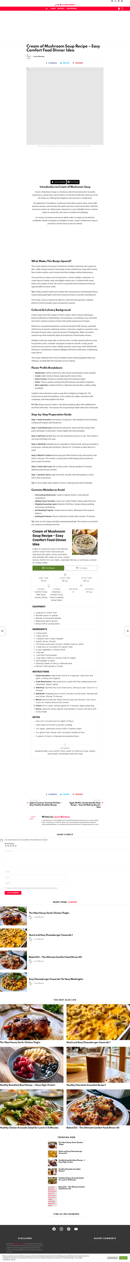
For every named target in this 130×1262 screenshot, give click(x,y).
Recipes (61, 8)
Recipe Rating (9, 843)
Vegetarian (72, 8)
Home (53, 8)
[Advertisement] (65, 26)
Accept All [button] (123, 1258)
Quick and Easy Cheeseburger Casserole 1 (51, 935)
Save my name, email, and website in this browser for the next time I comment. (32, 888)
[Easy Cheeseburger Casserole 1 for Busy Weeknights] (13, 982)
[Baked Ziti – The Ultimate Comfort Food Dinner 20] (13, 960)
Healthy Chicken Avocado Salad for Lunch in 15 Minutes (29, 1128)
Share (29, 70)
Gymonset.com (18, 1243)
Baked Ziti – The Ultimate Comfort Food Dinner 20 (55, 957)
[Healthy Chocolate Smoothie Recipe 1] (98, 1065)
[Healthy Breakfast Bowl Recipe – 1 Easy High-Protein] (31, 1065)
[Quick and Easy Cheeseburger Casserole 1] (13, 937)
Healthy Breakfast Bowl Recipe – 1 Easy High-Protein (27, 1085)
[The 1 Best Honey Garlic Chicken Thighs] (13, 915)
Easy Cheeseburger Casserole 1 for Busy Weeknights (56, 979)
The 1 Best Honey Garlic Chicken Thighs (49, 913)
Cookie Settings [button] (112, 1258)
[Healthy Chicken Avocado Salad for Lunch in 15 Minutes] (31, 1107)
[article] (65, 356)
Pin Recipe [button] (83, 568)
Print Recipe (74, 182)
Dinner (72, 902)
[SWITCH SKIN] (119, 9)
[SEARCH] (122, 9)
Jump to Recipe (59, 182)
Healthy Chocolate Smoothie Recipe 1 (86, 1085)
